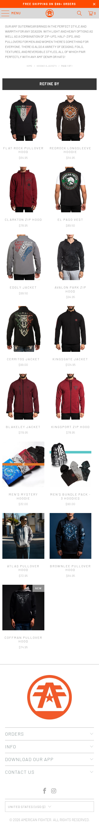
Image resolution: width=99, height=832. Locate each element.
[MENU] (2, 13)
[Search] (79, 13)
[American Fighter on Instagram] (54, 791)
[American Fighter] (49, 13)
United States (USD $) (26, 806)
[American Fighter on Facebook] (45, 791)
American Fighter (36, 820)
